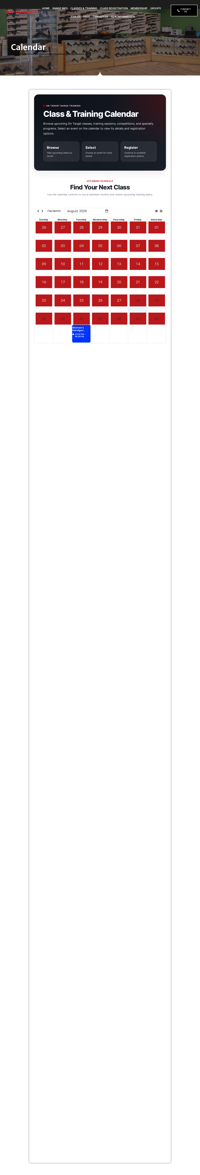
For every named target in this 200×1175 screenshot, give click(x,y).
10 (63, 264)
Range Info (60, 8)
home (46, 8)
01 (157, 227)
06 (119, 246)
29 (100, 227)
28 (82, 227)
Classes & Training (83, 8)
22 (157, 282)
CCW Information (123, 16)
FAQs (86, 16)
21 (138, 282)
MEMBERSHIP (139, 8)
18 (82, 282)
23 (44, 300)
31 (138, 227)
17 (63, 282)
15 (157, 264)
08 (157, 246)
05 (100, 246)
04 (82, 246)
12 (100, 264)
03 (63, 246)
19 (100, 282)
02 (44, 246)
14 (138, 264)
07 (138, 246)
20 (119, 282)
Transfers (100, 16)
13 (119, 264)
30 (119, 227)
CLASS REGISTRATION (114, 8)
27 (63, 227)
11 (82, 264)
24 (63, 300)
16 (44, 282)
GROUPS (155, 8)
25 (82, 300)
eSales (76, 16)
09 (44, 264)
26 (44, 227)
